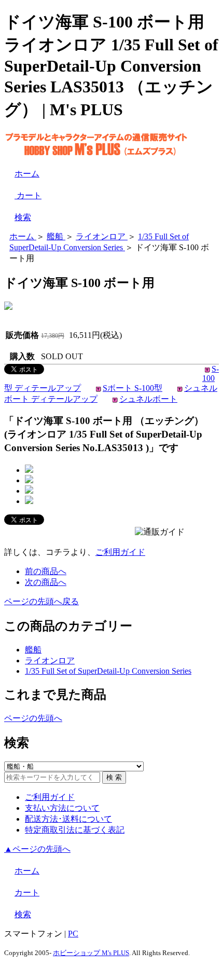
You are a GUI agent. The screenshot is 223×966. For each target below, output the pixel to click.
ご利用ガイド (120, 552)
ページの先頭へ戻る (41, 601)
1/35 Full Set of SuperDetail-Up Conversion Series (108, 670)
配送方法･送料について (68, 818)
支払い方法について (62, 808)
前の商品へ (45, 571)
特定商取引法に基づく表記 (74, 829)
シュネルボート (148, 398)
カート (28, 195)
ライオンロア (50, 660)
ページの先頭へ (33, 718)
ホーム (27, 173)
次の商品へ (45, 582)
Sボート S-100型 (132, 388)
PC (73, 933)
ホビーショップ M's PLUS (91, 953)
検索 (23, 217)
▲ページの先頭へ (37, 849)
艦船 (33, 649)
